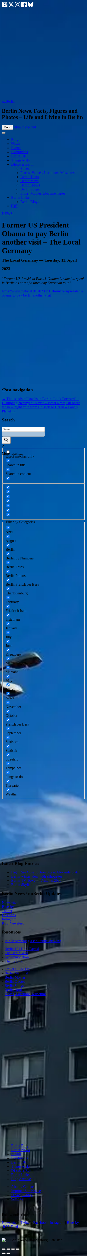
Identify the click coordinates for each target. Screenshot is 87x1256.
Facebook (9, 915)
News (15, 144)
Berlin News (20, 1150)
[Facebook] (24, 6)
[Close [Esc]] (4, 1249)
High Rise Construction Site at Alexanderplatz (45, 872)
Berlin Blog (19, 1146)
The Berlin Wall (16, 953)
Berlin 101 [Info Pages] (22, 949)
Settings (17, 1199)
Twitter (7, 911)
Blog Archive (21, 1179)
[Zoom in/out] (17, 1249)
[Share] (8, 1249)
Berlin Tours (29, 177)
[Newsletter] (4, 6)
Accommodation (16, 957)
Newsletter (10, 903)
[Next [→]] (8, 1253)
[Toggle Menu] (4, 133)
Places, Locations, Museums (25, 994)
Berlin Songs (29, 189)
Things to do (20, 160)
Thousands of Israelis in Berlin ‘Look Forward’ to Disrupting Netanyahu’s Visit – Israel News (40, 401)
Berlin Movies (15, 977)
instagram (57, 1222)
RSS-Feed (10, 1227)
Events (16, 148)
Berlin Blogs (29, 202)
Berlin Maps (29, 181)
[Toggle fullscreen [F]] (13, 1249)
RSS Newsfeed (13, 923)
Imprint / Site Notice (26, 1191)
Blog (14, 139)
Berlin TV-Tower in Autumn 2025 (36, 880)
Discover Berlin (22, 164)
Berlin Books (30, 185)
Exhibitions (19, 152)
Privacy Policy (21, 1195)
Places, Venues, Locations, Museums (47, 173)
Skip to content (25, 127)
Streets (25, 168)
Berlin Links (20, 197)
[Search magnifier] (6, 440)
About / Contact (23, 1187)
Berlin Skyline (21, 885)
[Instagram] (18, 6)
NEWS (7, 214)
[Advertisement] (43, 54)
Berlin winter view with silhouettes (36, 876)
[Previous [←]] (4, 1253)
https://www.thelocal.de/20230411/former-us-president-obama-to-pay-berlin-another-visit (42, 293)
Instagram (9, 919)
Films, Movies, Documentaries (42, 193)
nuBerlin (8, 101)
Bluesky (8, 907)
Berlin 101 (19, 156)
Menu (7, 127)
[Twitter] (11, 6)
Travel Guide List (17, 969)
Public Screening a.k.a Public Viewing (33, 941)
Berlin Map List (16, 973)
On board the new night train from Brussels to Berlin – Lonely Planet (41, 407)
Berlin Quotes (15, 981)
